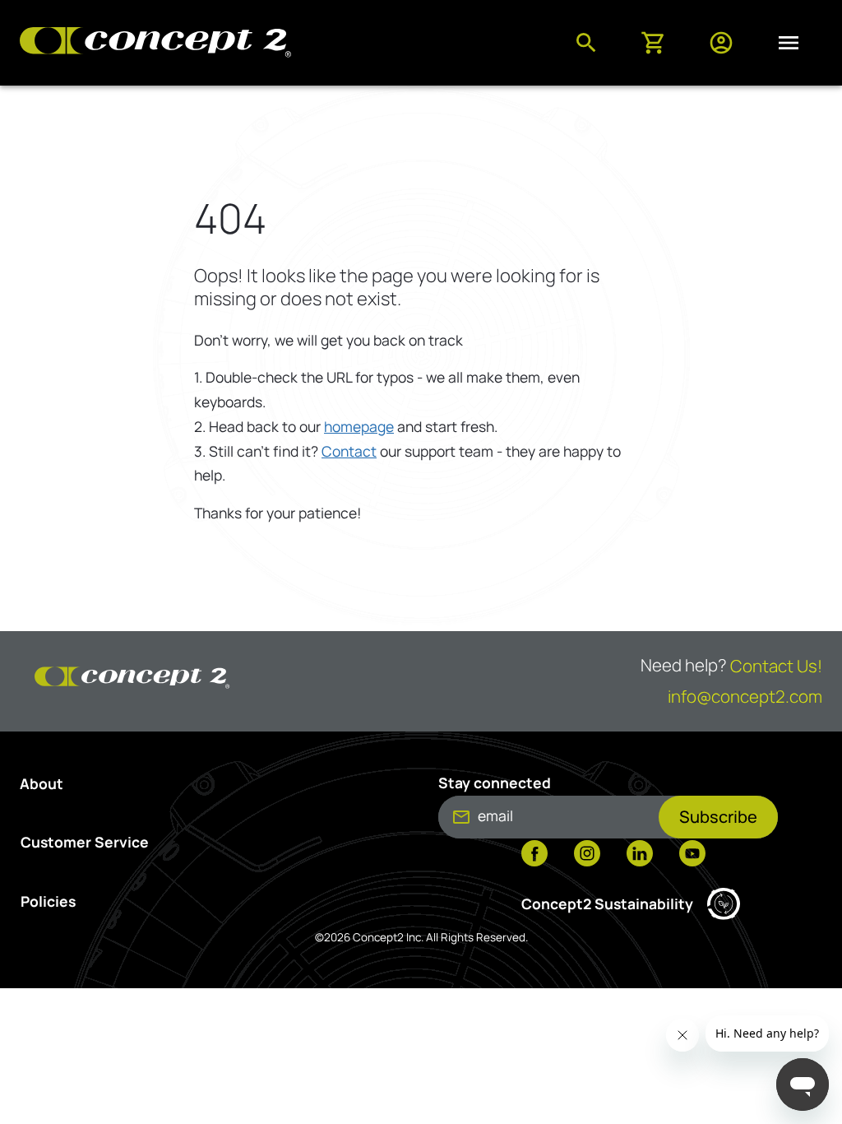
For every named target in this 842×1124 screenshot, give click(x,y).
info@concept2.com (745, 696)
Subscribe (718, 817)
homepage (359, 426)
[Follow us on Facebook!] (534, 854)
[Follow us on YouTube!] (692, 854)
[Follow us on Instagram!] (587, 854)
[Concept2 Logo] (155, 43)
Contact (349, 451)
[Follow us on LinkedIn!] (640, 854)
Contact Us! (776, 665)
